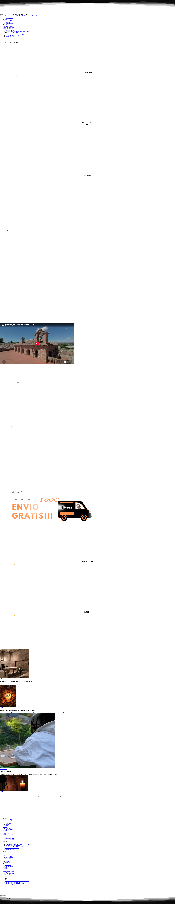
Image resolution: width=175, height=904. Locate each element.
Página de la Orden (9, 836)
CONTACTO (6, 833)
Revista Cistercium (9, 838)
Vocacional (7, 824)
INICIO (4, 818)
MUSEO (5, 827)
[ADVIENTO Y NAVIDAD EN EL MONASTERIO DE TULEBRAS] (14, 677)
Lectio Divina (8, 823)
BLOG (4, 840)
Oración (1, 707)
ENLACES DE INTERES (8, 834)
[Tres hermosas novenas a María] (14, 790)
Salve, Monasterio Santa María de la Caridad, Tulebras (17, 844)
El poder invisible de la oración (12, 848)
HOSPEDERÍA (6, 825)
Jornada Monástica (9, 820)
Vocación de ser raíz (9, 849)
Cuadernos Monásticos (10, 839)
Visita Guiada (8, 828)
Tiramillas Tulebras (9, 843)
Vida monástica (3, 678)
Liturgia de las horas (9, 822)
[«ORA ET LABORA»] (27, 767)
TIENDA (5, 830)
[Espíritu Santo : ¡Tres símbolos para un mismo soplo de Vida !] (8, 706)
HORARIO (5, 832)
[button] (15, 75)
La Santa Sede (8, 835)
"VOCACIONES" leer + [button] (20, 304)
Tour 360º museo (9, 829)
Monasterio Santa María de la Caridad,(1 (14, 845)
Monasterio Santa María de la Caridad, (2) (14, 846)
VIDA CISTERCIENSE (8, 819)
